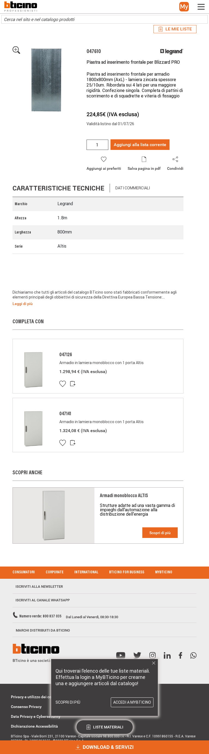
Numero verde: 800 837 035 (40, 616)
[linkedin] (167, 655)
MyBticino (163, 572)
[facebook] (180, 655)
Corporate (54, 572)
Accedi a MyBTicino (132, 702)
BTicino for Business (126, 572)
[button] (184, 6)
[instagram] (152, 655)
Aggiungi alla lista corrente (140, 144)
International (86, 572)
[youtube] (120, 655)
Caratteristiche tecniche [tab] (58, 188)
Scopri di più (160, 533)
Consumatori (24, 572)
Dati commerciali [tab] (132, 188)
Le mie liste (178, 29)
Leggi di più (23, 304)
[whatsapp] (193, 655)
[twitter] (137, 655)
